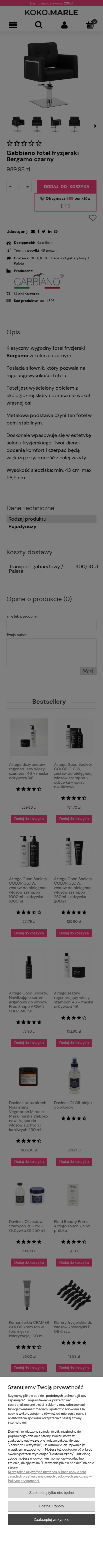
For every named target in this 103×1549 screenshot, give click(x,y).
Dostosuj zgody (51, 1506)
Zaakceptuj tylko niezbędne (51, 1492)
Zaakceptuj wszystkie (51, 1519)
